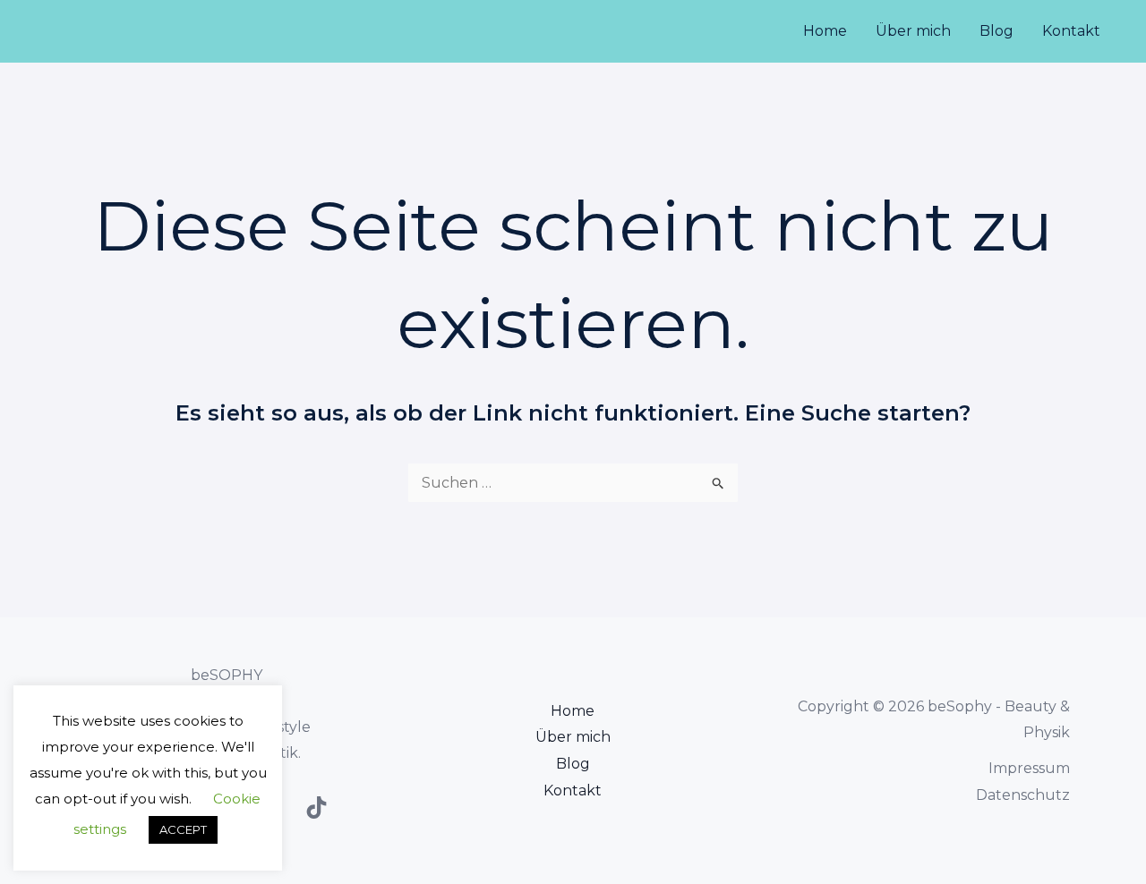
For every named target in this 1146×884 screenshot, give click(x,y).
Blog (996, 30)
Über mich (913, 30)
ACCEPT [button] (183, 829)
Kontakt (1071, 30)
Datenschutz (1023, 794)
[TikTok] (316, 807)
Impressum (1029, 768)
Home (825, 30)
